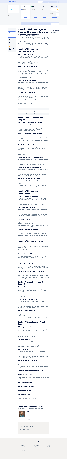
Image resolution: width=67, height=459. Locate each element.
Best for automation (36, 446)
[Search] (58, 2)
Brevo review (22, 445)
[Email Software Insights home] (12, 1)
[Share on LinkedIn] (9, 26)
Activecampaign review (24, 449)
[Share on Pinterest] (13, 26)
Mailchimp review (23, 446)
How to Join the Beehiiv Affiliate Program (55, 30)
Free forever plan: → (11, 17)
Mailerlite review (23, 450)
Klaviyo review (22, 444)
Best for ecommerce (36, 445)
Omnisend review (23, 451)
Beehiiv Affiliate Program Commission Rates (54, 28)
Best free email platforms (37, 444)
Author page (28, 419)
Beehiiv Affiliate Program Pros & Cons (55, 38)
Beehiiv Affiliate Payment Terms (55, 34)
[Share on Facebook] (11, 26)
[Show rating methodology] (56, 6)
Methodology (49, 449)
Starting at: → (10, 14)
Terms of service (49, 446)
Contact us (48, 444)
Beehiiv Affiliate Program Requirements (54, 33)
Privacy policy (49, 445)
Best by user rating (36, 449)
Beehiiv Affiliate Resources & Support (54, 36)
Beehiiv (19, 37)
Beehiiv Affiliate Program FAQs (55, 40)
